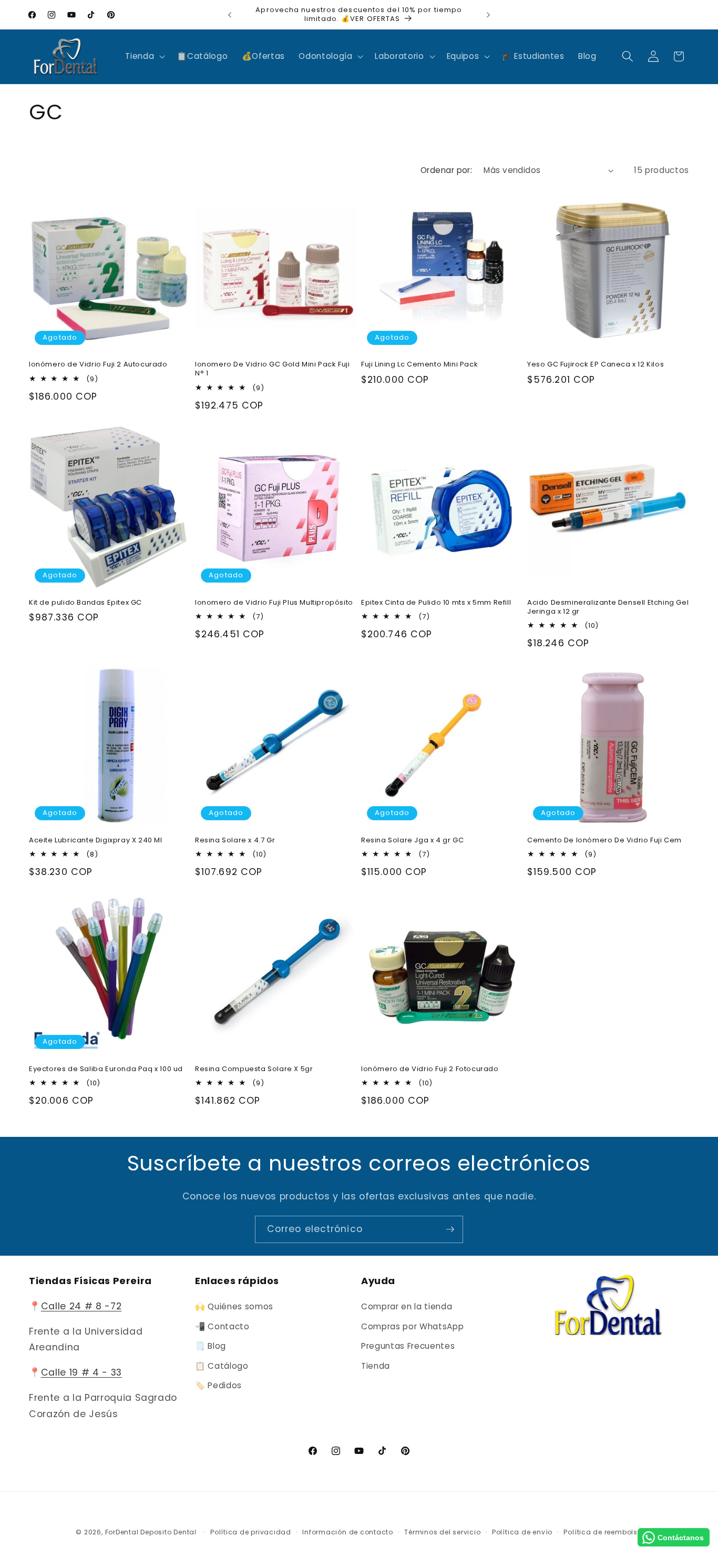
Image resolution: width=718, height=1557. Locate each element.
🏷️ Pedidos (218, 1385)
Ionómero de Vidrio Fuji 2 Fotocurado (430, 1069)
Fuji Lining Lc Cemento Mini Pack (419, 364)
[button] (144, 56)
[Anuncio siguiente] (488, 15)
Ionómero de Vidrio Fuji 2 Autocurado (98, 364)
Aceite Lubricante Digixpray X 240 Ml (95, 840)
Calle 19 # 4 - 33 (81, 1373)
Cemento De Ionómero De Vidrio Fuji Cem (604, 840)
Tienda (375, 1365)
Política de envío (522, 1532)
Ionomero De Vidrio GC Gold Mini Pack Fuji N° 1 (272, 369)
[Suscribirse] (450, 1229)
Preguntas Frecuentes (408, 1345)
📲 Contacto (222, 1326)
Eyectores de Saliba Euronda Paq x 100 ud (106, 1069)
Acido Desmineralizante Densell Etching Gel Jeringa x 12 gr (608, 607)
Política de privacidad (250, 1532)
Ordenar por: (446, 170)
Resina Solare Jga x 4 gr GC (412, 840)
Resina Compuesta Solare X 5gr (254, 1069)
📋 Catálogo (222, 1365)
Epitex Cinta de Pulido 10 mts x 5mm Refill (436, 602)
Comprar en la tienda (406, 1306)
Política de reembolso (602, 1532)
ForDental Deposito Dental (151, 1532)
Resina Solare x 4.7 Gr (235, 840)
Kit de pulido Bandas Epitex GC (85, 602)
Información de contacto (347, 1532)
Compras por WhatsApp (412, 1326)
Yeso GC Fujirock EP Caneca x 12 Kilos (595, 364)
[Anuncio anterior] (229, 15)
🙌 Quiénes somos (234, 1306)
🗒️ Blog (210, 1345)
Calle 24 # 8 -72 (81, 1306)
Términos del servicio (442, 1532)
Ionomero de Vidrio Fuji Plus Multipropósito (274, 602)
